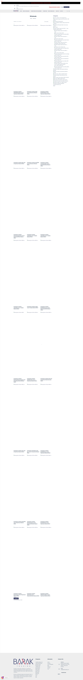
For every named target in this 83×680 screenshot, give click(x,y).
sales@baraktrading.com (65, 669)
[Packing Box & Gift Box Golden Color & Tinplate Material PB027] (33, 272)
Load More (16, 598)
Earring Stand (37, 667)
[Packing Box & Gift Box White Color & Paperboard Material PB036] (33, 57)
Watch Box (37, 673)
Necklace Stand (38, 664)
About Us (49, 666)
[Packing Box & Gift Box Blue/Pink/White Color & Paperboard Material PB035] (47, 57)
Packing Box (37, 670)
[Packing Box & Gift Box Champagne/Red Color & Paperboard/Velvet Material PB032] (47, 128)
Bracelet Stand (37, 665)
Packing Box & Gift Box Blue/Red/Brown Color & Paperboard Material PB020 (45, 451)
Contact (49, 667)
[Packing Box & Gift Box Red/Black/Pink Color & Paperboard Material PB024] (33, 344)
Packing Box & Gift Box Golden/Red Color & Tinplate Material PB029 (45, 235)
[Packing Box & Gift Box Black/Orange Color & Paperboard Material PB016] (20, 559)
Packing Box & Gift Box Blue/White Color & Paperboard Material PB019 (20, 522)
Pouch (36, 674)
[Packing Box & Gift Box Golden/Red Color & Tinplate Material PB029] (47, 200)
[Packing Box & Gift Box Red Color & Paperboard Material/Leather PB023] (47, 344)
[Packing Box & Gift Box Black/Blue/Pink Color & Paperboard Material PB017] (47, 487)
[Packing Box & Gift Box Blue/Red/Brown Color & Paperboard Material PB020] (47, 416)
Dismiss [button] (81, 2)
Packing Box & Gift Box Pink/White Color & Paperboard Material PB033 (33, 163)
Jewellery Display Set (39, 662)
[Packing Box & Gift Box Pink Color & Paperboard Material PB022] (20, 416)
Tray (36, 675)
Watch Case (37, 671)
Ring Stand (37, 672)
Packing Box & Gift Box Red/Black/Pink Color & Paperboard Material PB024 (32, 379)
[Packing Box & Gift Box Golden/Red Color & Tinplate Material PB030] (33, 200)
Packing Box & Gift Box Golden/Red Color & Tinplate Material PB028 (19, 307)
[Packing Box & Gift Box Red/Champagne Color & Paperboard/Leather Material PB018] (33, 487)
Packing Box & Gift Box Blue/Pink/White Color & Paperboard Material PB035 (45, 92)
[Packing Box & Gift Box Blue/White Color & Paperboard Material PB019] (20, 487)
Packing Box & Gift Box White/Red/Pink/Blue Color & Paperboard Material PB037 (19, 92)
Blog (48, 665)
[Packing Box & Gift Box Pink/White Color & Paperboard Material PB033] (33, 128)
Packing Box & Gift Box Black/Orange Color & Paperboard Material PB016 (20, 594)
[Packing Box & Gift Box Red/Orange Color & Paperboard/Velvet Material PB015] (33, 559)
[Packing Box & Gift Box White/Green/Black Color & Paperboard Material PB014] (47, 559)
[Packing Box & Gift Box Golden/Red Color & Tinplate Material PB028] (20, 272)
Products (49, 663)
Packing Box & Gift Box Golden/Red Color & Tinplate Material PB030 (32, 235)
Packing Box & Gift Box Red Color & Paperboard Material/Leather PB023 (46, 379)
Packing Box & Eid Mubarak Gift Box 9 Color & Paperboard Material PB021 (33, 451)
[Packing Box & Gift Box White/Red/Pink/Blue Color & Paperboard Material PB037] (20, 57)
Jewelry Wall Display (38, 663)
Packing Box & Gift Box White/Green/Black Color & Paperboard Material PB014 (45, 594)
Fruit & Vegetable (50, 664)
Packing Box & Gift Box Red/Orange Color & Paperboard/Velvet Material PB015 (33, 594)
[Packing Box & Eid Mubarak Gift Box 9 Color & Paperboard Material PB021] (33, 416)
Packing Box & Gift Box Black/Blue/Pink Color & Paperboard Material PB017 (45, 522)
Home (48, 662)
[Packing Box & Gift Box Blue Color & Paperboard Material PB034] (20, 128)
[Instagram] (2, 678)
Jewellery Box (37, 666)
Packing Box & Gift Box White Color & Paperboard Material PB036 (32, 92)
